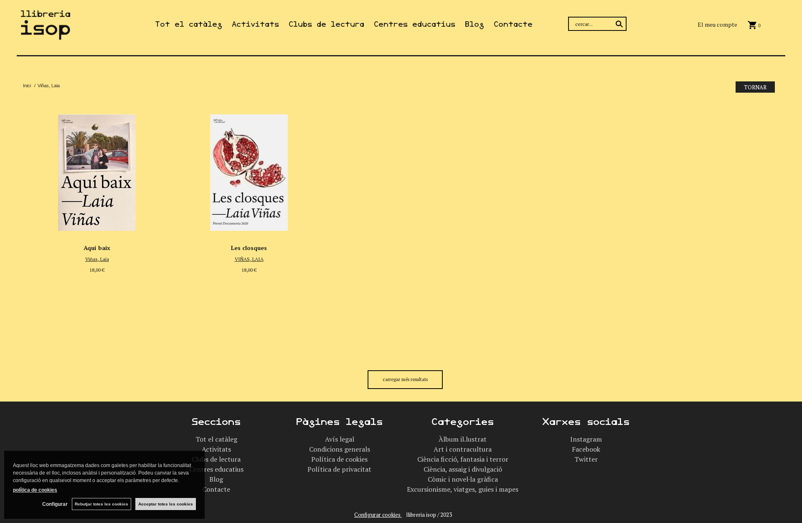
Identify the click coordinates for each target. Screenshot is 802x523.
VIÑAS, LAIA (249, 259)
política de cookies (35, 490)
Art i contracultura (463, 449)
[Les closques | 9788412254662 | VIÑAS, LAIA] (249, 170)
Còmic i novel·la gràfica (463, 479)
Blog (474, 24)
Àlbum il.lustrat (463, 439)
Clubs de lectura (326, 24)
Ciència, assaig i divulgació (463, 469)
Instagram (586, 439)
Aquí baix (97, 248)
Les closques (249, 248)
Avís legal (339, 439)
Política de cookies (339, 459)
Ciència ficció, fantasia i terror (462, 459)
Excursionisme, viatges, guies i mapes (462, 489)
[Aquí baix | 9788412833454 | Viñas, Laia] (97, 170)
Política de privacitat (339, 469)
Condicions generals (339, 449)
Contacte (513, 24)
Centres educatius (414, 24)
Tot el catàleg (188, 24)
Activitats (255, 24)
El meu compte (717, 24)
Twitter (586, 459)
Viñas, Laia (97, 259)
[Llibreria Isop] (45, 34)
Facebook (586, 449)
